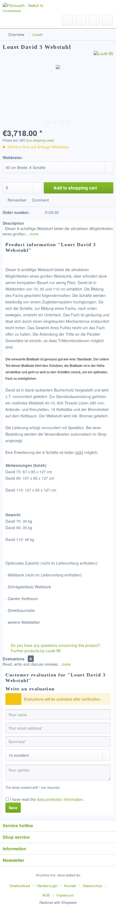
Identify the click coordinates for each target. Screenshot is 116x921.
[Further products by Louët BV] (103, 55)
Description (13, 223)
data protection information (60, 799)
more (34, 233)
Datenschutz (93, 885)
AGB (46, 895)
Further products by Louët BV (35, 650)
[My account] (94, 20)
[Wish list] (81, 20)
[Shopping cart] (107, 20)
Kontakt (70, 885)
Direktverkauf (19, 885)
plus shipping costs (40, 140)
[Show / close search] (67, 20)
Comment (40, 200)
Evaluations (14, 658)
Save (13, 807)
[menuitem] (13, 20)
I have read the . (47, 799)
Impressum (65, 895)
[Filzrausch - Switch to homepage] (28, 7)
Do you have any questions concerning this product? (55, 645)
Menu (19, 20)
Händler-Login (47, 885)
